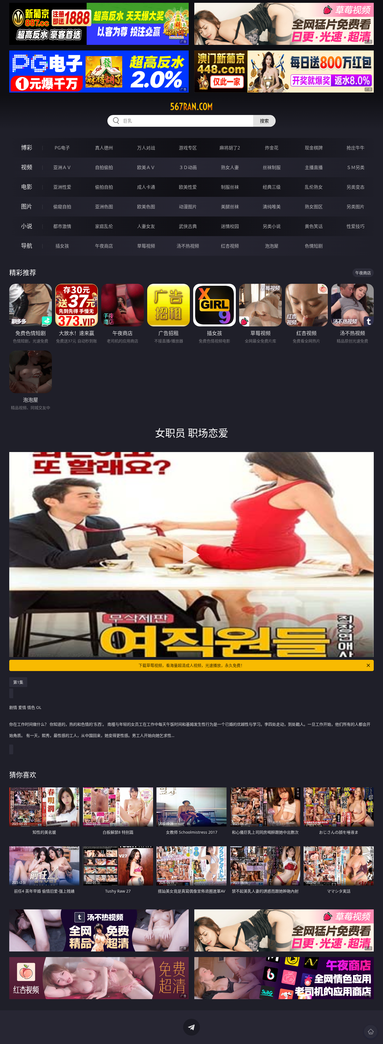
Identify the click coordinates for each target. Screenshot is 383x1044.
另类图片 (355, 207)
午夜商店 (104, 246)
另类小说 (272, 226)
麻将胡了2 (230, 148)
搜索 (264, 121)
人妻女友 (146, 226)
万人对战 (146, 148)
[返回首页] (370, 1031)
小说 (26, 226)
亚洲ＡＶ (62, 167)
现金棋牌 (314, 148)
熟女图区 (314, 207)
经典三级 (272, 187)
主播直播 (314, 167)
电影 (26, 187)
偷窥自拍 (62, 207)
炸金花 (271, 148)
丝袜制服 (272, 167)
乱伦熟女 (314, 187)
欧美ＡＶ (146, 167)
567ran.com (191, 106)
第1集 (18, 682)
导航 (26, 246)
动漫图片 (188, 207)
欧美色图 (146, 207)
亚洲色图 (104, 207)
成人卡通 (146, 187)
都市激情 (62, 226)
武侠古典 (188, 226)
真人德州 (104, 148)
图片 (26, 206)
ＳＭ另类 (355, 167)
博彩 (26, 147)
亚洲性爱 (62, 187)
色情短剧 (314, 246)
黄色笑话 (314, 226)
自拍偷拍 (104, 167)
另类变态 (355, 187)
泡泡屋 (271, 246)
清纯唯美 (272, 207)
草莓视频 (146, 246)
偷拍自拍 (104, 187)
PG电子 (62, 148)
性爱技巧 (355, 226)
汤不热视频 (188, 246)
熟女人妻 (230, 167)
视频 (26, 167)
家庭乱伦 (104, 226)
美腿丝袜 (230, 207)
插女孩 (62, 246)
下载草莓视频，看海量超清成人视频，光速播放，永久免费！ (191, 665)
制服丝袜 (230, 187)
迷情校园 (230, 226)
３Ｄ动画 (188, 167)
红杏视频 (230, 246)
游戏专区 (188, 148)
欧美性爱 (188, 187)
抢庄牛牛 (355, 148)
